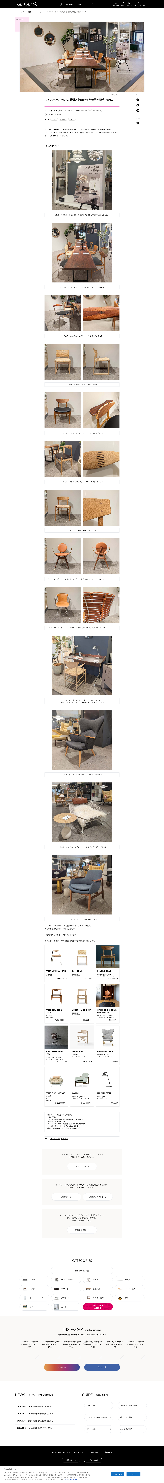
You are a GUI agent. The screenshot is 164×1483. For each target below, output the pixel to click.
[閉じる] (160, 1474)
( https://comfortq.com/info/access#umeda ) (63, 1128)
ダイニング (63, 119)
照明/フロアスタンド (82, 111)
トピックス (64, 1139)
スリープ (72, 119)
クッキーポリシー (71, 1479)
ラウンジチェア (96, 111)
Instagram (62, 1367)
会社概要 (94, 1452)
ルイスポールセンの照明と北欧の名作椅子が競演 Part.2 (66, 12)
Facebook (102, 1367)
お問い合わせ (70, 1460)
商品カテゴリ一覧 (82, 1270)
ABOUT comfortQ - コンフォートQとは (68, 1452)
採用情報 (108, 1452)
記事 (30, 12)
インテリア (39, 12)
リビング (54, 119)
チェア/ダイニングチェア (53, 114)
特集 (51, 1139)
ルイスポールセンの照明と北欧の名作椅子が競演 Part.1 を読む (70, 940)
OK (133, 1474)
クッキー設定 (117, 1474)
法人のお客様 (93, 1460)
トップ (22, 12)
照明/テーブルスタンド (66, 111)
